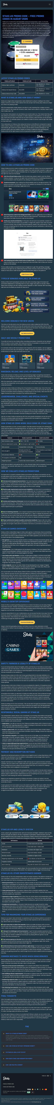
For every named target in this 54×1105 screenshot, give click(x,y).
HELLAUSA (21, 85)
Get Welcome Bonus (27, 333)
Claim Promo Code (27, 274)
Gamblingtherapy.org (36, 1102)
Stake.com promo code (9, 1086)
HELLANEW (22, 93)
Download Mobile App (27, 622)
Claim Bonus (28, 41)
